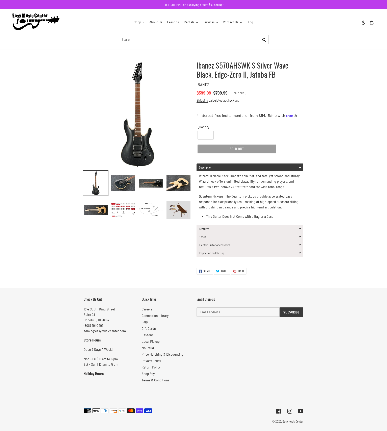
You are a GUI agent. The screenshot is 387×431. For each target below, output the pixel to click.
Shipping (202, 100)
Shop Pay (148, 373)
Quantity (203, 127)
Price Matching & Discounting (162, 354)
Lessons (148, 335)
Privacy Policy (151, 360)
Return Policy (151, 367)
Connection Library (155, 315)
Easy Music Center (292, 421)
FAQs (145, 322)
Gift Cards (149, 328)
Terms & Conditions (156, 380)
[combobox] (193, 39)
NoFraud (148, 348)
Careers (147, 309)
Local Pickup (151, 341)
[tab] (250, 167)
